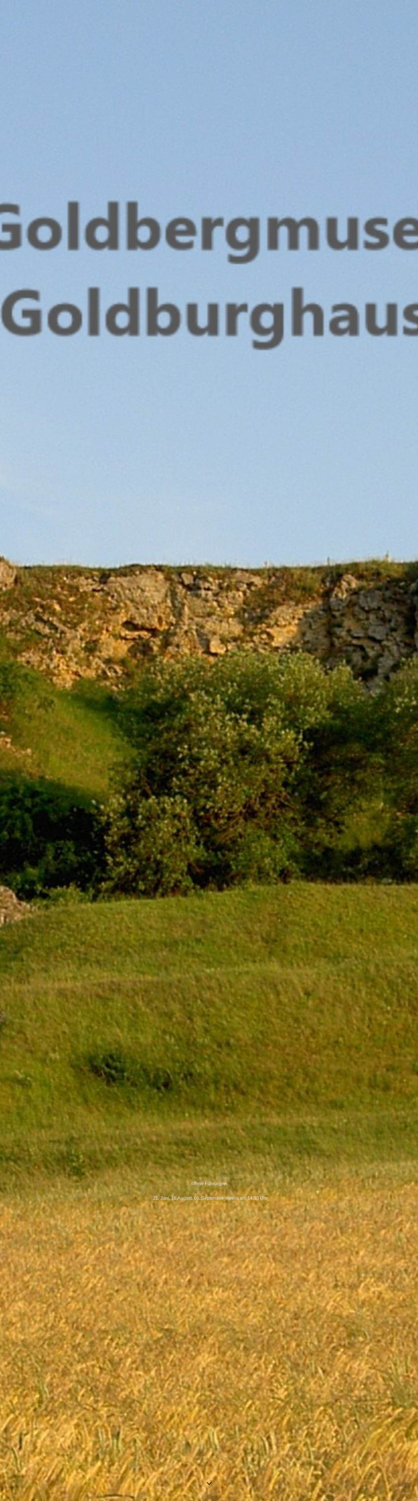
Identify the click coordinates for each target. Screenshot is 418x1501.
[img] (209, 750)
